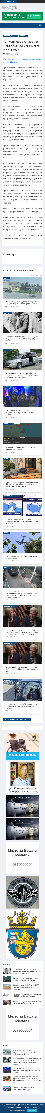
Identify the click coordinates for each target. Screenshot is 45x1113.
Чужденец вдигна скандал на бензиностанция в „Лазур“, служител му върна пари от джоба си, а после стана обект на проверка (21, 594)
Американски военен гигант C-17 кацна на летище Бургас (22, 557)
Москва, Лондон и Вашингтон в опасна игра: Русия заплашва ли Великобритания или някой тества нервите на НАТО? (22, 632)
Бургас (6, 278)
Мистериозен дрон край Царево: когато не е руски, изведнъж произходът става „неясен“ (21, 706)
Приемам (32, 1110)
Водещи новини (10, 36)
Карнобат (23, 36)
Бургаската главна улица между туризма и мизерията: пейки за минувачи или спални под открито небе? (22, 484)
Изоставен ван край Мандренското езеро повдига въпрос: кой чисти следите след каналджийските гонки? (21, 375)
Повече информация (17, 1110)
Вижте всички (36, 276)
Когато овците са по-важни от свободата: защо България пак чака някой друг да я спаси (21, 339)
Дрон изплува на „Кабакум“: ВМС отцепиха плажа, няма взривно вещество (26, 987)
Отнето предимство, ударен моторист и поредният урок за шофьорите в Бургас (21, 303)
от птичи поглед (9, 2)
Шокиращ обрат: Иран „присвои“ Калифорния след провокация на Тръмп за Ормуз (21, 521)
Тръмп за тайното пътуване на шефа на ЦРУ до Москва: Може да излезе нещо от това (21, 669)
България (7, 313)
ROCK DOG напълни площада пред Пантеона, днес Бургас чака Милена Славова (19, 412)
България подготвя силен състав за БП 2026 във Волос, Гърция (27, 995)
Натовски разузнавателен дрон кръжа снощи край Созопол (20, 448)
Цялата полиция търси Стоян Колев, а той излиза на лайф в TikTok (27, 1003)
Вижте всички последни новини (17, 719)
